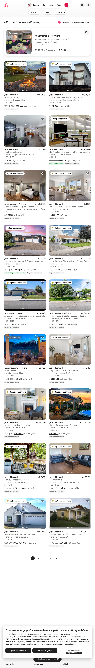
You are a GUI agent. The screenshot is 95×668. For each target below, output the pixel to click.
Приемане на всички (18, 650)
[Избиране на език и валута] (82, 4)
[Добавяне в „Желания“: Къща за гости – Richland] (43, 337)
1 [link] (32, 558)
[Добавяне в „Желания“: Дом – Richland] (43, 64)
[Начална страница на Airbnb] (6, 5)
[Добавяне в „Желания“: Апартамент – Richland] (43, 173)
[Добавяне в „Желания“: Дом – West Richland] (43, 282)
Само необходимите (45, 650)
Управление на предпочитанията (74, 651)
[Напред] (68, 558)
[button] (39, 50)
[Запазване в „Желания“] (86, 32)
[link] (27, 558)
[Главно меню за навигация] (88, 4)
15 (62, 558)
